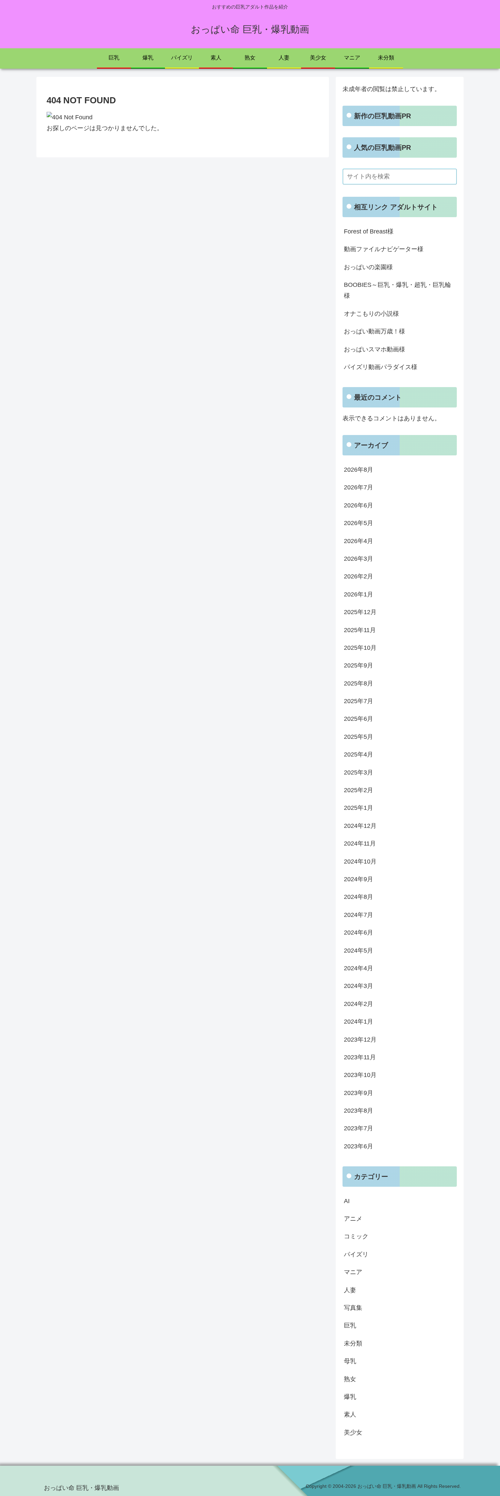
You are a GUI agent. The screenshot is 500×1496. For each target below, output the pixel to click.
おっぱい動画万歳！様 (374, 331)
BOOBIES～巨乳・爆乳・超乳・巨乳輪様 (397, 290)
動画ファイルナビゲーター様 (383, 249)
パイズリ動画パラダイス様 (380, 367)
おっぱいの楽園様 (368, 267)
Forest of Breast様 (369, 231)
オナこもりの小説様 (371, 313)
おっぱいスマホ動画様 (374, 349)
